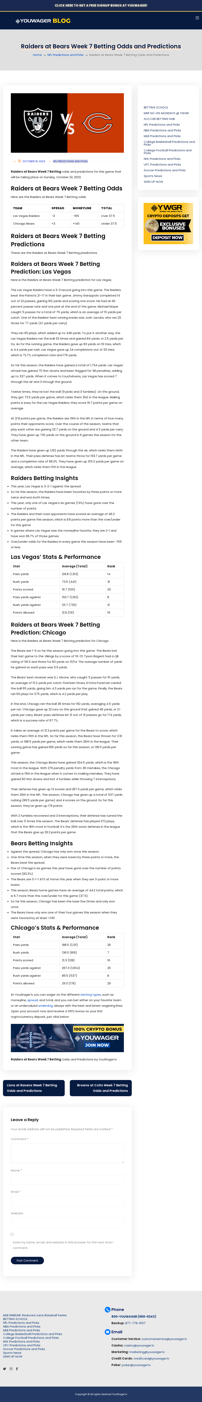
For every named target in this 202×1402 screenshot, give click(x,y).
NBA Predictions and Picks (162, 130)
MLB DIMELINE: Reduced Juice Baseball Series (35, 1315)
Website (17, 1213)
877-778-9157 (135, 1323)
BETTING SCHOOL (156, 107)
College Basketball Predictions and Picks (169, 143)
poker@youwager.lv (136, 1365)
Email (16, 1192)
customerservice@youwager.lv (164, 1339)
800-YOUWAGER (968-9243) (133, 1316)
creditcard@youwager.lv (151, 1358)
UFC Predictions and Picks (162, 164)
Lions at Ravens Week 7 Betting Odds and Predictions (32, 1088)
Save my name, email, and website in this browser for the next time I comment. (63, 1245)
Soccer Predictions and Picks (165, 170)
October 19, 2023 (33, 161)
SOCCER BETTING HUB (159, 119)
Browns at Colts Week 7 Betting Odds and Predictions (102, 1088)
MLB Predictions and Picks (162, 136)
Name (16, 1170)
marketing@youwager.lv (147, 1352)
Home (37, 55)
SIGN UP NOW (153, 182)
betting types (91, 994)
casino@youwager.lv (139, 1345)
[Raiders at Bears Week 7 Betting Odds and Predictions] (67, 123)
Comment (19, 1139)
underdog (45, 1006)
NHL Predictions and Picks (162, 159)
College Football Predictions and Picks (168, 151)
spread (32, 1000)
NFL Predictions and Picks (66, 55)
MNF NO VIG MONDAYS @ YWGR (166, 113)
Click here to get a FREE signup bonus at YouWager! (101, 5)
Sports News (153, 176)
